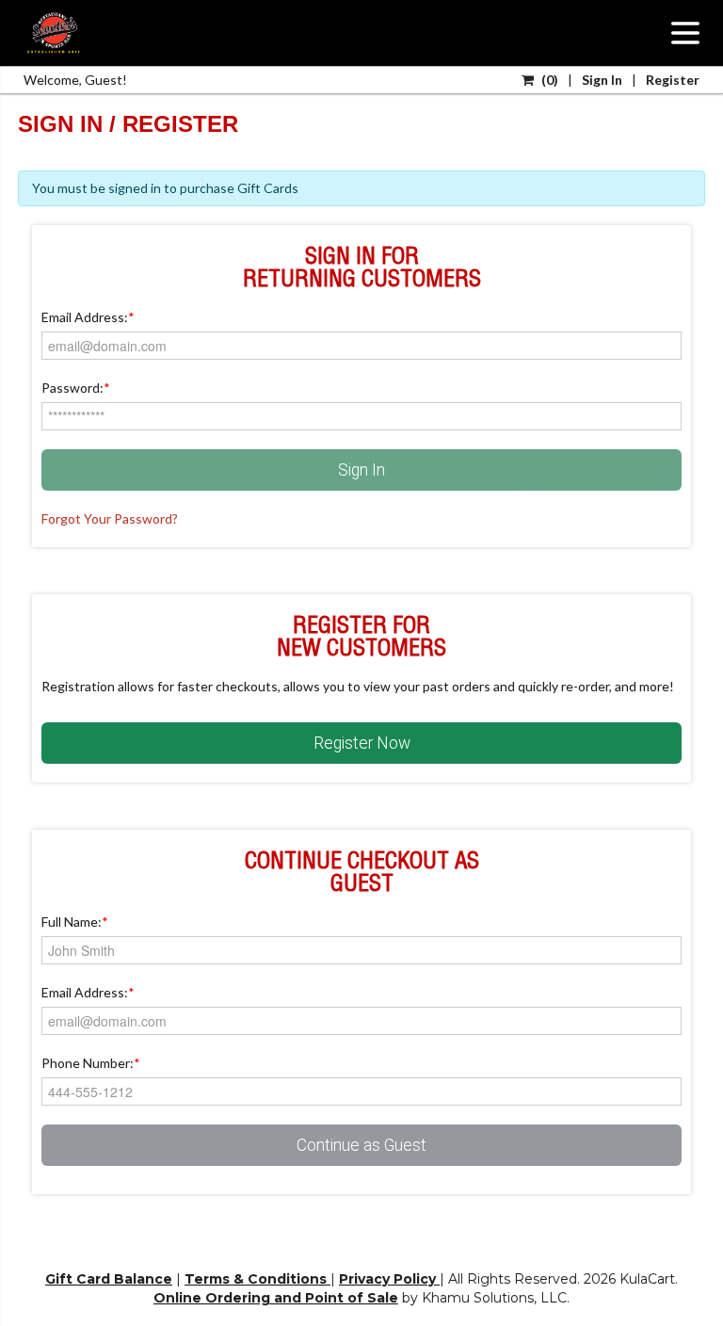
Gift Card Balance (108, 1278)
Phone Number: (90, 1063)
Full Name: (74, 922)
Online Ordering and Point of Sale (275, 1297)
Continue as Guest (361, 1145)
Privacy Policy (389, 1278)
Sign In (361, 470)
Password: (75, 388)
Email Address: (88, 317)
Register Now (361, 743)
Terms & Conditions (257, 1278)
